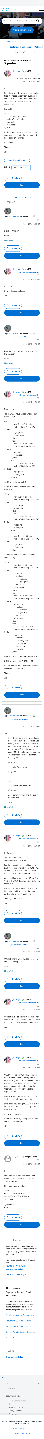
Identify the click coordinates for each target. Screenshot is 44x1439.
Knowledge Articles (14, 1357)
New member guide (14, 1269)
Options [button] (38, 47)
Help (10, 1404)
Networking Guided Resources (18, 1321)
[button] (7, 178)
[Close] (40, 1418)
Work (11, 240)
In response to (29, 272)
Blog (6, 240)
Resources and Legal (14, 1396)
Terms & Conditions (15, 1407)
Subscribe (26, 47)
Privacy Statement (20, 1429)
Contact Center (9, 42)
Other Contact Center (21, 167)
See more (10, 1338)
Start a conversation (22, 30)
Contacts (11, 1388)
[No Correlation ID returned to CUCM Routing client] (35, 197)
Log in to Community (15, 1275)
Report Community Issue (17, 1401)
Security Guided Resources (17, 1326)
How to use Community (16, 1266)
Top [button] (3, 1377)
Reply (22, 185)
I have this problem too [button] (17, 160)
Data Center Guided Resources (19, 1315)
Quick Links (9, 1383)
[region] (22, 1427)
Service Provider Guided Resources (21, 1332)
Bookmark (14, 47)
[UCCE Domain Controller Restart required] (31, 197)
